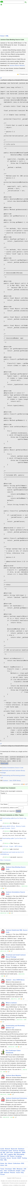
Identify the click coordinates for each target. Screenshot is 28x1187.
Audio (2, 1148)
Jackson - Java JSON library (12, 780)
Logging (10, 1154)
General (15, 1150)
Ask (6, 1165)
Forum (2, 1174)
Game (10, 1150)
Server (9, 1158)
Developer (8, 1168)
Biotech (7, 1148)
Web (1, 1160)
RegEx (18, 1170)
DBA (14, 1168)
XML (7, 36)
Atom (2, 1165)
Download (4, 763)
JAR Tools (9, 1152)
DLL (1, 1170)
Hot (6, 1163)
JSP (5, 1154)
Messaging (20, 1154)
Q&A (1, 1172)
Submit (18, 811)
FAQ (22, 1172)
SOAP (19, 1158)
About (10, 1163)
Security (3, 1158)
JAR (24, 1168)
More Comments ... (6, 860)
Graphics (22, 1150)
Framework (4, 1150)
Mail (15, 1154)
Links (23, 1170)
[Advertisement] (14, 20)
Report (12, 1156)
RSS (22, 1163)
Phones (12, 1172)
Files (5, 1170)
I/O (1, 1152)
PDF (8, 1156)
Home (2, 36)
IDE (4, 1152)
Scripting (18, 1156)
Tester (2, 1168)
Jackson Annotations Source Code (12, 767)
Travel (18, 1172)
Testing (24, 1158)
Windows (20, 1168)
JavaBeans (17, 1152)
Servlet (14, 1158)
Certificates (11, 1170)
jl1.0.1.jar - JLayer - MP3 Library (12, 846)
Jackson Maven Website (17, 65)
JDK (1, 1154)
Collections (16, 1163)
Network (3, 1156)
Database (21, 1148)
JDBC (24, 1152)
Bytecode (14, 1148)
